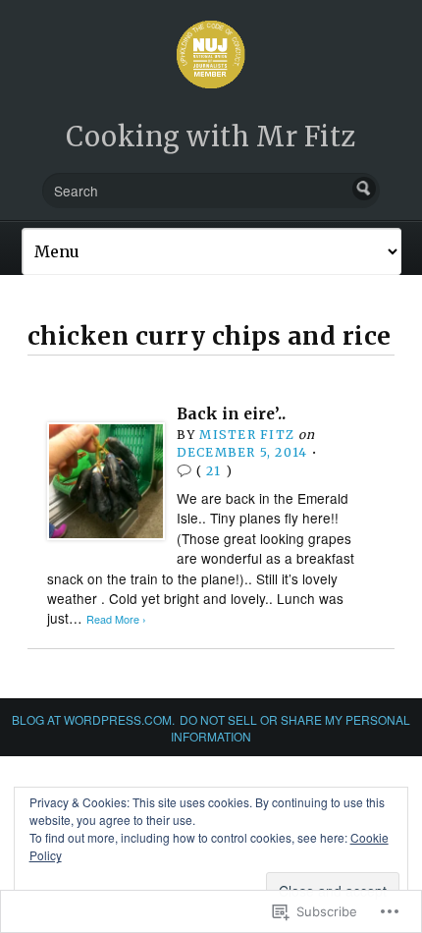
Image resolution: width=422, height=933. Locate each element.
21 (213, 471)
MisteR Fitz (246, 434)
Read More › (116, 619)
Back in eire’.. (231, 414)
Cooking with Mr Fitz (211, 136)
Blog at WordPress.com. (93, 719)
